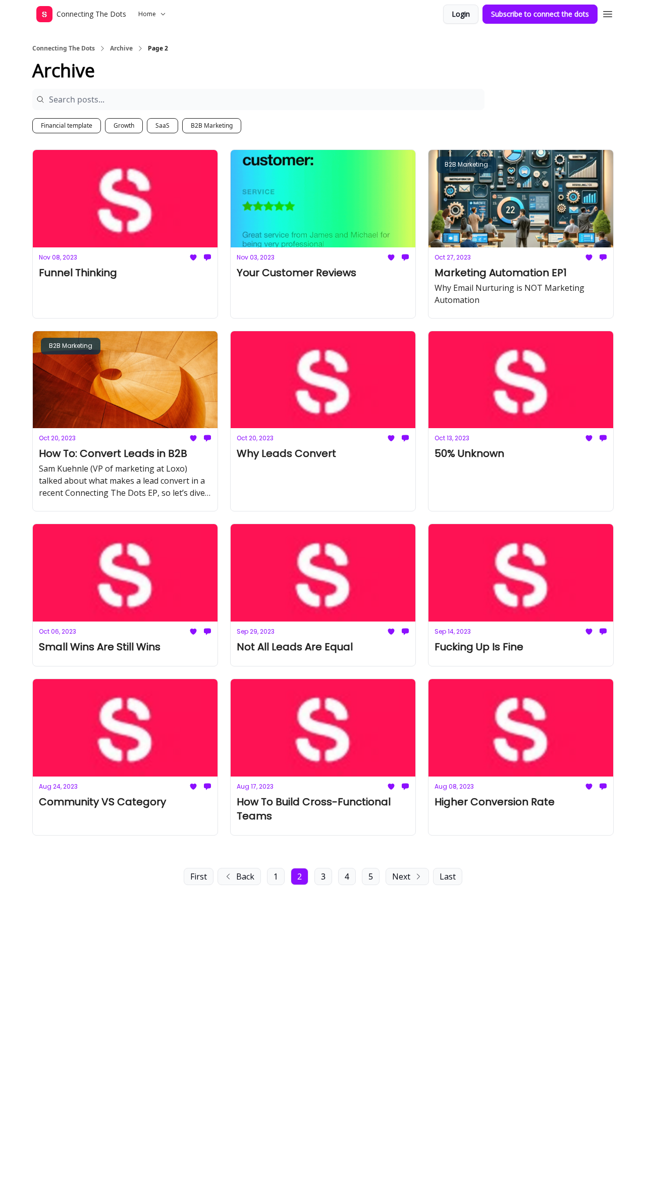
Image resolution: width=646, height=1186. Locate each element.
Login (461, 14)
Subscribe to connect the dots (540, 14)
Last (448, 876)
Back (245, 876)
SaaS (162, 125)
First (198, 876)
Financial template (66, 125)
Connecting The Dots (63, 48)
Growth (124, 125)
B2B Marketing (212, 125)
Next (401, 876)
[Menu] (608, 12)
